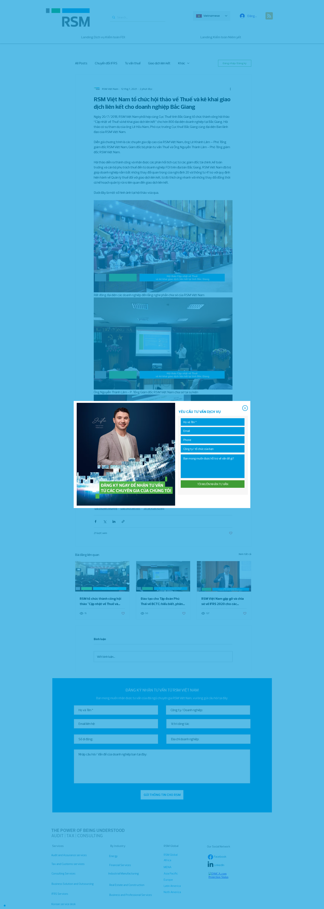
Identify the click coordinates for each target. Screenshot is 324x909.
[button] (245, 408)
